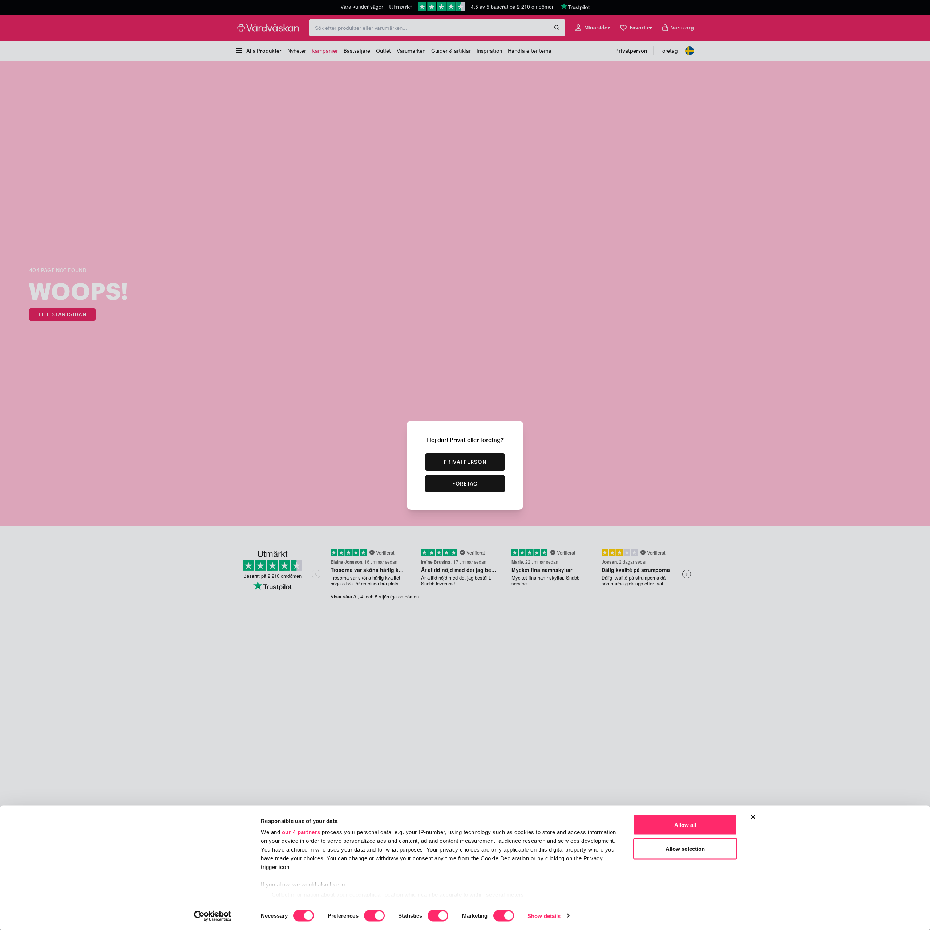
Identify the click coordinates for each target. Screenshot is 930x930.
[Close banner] (753, 817)
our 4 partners (301, 832)
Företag (465, 483)
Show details (544, 916)
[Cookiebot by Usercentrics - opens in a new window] (212, 915)
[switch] (374, 916)
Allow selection (685, 848)
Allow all (685, 825)
